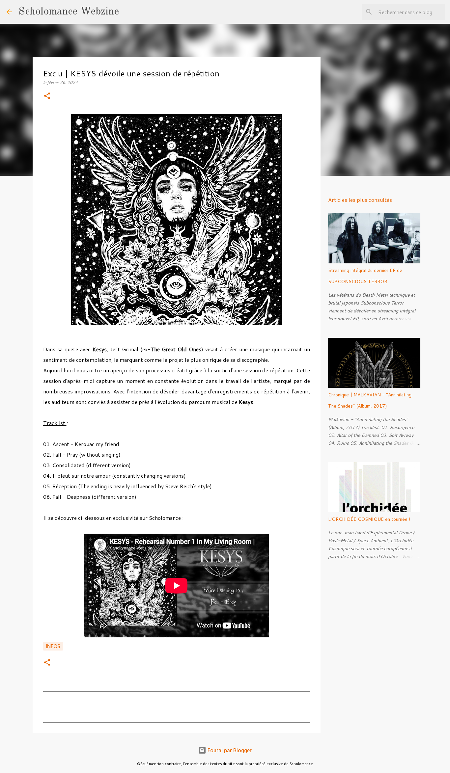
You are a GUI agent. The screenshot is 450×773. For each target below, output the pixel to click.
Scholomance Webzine (68, 12)
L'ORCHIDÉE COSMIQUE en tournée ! (369, 519)
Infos (53, 646)
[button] (47, 96)
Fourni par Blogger (229, 750)
